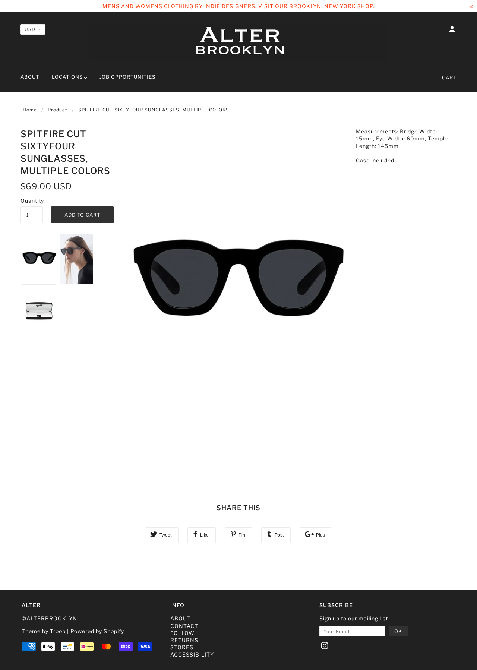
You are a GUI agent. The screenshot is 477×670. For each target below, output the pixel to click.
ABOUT (180, 618)
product (57, 110)
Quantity (31, 200)
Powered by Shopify (97, 631)
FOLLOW (182, 633)
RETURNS (184, 640)
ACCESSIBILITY (192, 654)
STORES (181, 647)
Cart (449, 77)
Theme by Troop (44, 631)
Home (30, 110)
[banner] (238, 42)
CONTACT (184, 626)
